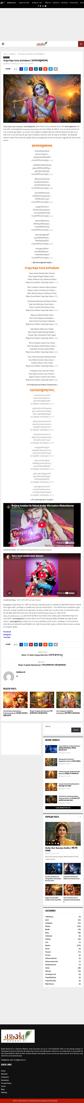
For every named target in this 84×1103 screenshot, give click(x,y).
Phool (47, 949)
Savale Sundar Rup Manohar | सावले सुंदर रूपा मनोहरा (69, 785)
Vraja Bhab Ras (50, 977)
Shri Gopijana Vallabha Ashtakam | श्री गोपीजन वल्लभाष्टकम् (68, 712)
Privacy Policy (74, 3)
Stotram (48, 971)
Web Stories (49, 984)
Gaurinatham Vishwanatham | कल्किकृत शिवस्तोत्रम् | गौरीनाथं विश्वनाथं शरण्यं (69, 748)
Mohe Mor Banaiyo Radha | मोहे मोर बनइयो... (61, 849)
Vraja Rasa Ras (50, 981)
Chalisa (48, 939)
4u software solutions (64, 1101)
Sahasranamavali (51, 961)
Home (3, 1071)
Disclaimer (64, 3)
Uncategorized (50, 974)
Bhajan (47, 926)
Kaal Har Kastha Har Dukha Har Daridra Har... (72, 877)
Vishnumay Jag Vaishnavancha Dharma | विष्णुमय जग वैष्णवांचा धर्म (69, 772)
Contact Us (56, 3)
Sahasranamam (51, 958)
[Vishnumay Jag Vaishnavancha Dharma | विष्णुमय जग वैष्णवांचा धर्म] (51, 775)
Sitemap (4, 1092)
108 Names (49, 917)
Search (47, 726)
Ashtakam (6, 57)
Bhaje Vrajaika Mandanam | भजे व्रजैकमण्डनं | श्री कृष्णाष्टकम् (42, 665)
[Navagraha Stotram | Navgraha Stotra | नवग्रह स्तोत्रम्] (51, 762)
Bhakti (47, 929)
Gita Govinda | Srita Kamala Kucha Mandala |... (72, 899)
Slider (47, 968)
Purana (47, 955)
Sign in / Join (38, 3)
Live (46, 942)
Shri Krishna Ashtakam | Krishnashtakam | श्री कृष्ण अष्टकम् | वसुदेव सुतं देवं (15, 713)
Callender (48, 936)
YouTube (6, 637)
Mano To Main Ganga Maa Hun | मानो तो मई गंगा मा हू (42, 655)
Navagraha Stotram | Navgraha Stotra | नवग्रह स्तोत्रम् (69, 760)
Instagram (7, 635)
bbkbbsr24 (8, 63)
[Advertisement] (42, 24)
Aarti (47, 920)
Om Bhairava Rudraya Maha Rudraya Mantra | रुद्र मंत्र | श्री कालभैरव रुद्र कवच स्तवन (69, 798)
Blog (47, 933)
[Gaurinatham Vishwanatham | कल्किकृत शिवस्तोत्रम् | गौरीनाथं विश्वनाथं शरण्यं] (51, 749)
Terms (82, 3)
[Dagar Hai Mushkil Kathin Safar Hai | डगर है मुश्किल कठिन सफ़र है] (53, 890)
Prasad (48, 952)
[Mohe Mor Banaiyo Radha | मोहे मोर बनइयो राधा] (63, 834)
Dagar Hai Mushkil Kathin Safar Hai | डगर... (53, 898)
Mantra (47, 945)
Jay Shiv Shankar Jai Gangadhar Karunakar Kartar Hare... (53, 878)
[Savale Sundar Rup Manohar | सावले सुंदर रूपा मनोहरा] (51, 787)
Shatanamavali (50, 965)
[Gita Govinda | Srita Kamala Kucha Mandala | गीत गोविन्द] (72, 890)
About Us (48, 3)
